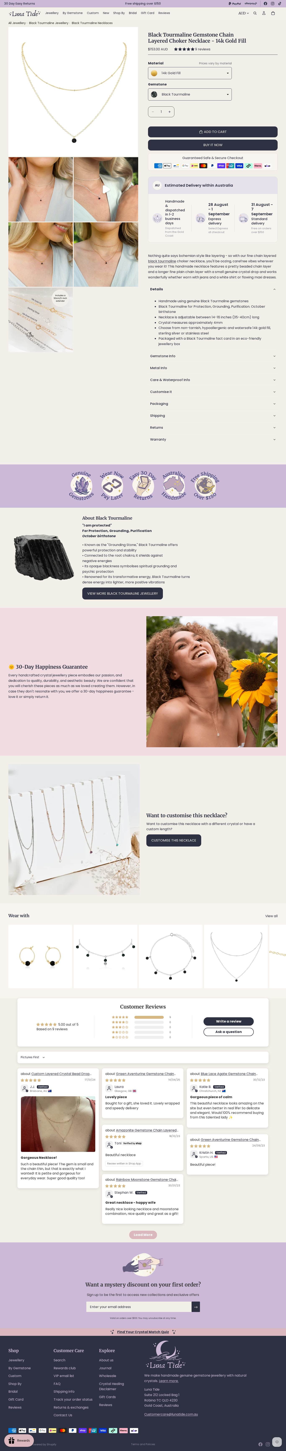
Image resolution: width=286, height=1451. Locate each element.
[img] (31, 1080)
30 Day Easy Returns (19, 3)
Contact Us (63, 1415)
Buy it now (213, 145)
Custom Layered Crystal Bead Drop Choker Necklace (55, 1076)
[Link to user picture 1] (58, 1124)
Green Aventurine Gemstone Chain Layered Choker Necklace (139, 1076)
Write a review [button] (228, 1021)
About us (106, 1360)
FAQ (57, 1383)
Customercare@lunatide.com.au (171, 1414)
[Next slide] (273, 956)
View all (271, 916)
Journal (105, 1368)
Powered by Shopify (44, 1444)
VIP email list (64, 1375)
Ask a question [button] (228, 1031)
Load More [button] (143, 1234)
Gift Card (15, 1399)
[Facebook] (265, 3)
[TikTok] (280, 3)
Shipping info (64, 1391)
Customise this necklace (173, 840)
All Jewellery (17, 23)
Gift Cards (107, 1397)
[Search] (255, 13)
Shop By (15, 1383)
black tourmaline (162, 261)
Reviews (15, 1407)
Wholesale (107, 1375)
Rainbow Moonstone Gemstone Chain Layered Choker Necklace (141, 1182)
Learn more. (169, 1380)
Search (59, 1360)
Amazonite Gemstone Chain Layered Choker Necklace (140, 1132)
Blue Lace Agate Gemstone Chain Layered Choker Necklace (223, 1076)
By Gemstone (19, 1368)
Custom (14, 1375)
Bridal (13, 1391)
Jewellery (16, 1360)
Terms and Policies (143, 1444)
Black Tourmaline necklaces (92, 23)
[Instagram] (273, 3)
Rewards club (65, 1368)
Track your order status (73, 1399)
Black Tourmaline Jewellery (49, 23)
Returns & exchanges (71, 1407)
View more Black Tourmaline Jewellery (122, 593)
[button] (184, 49)
